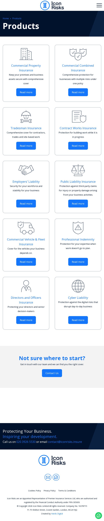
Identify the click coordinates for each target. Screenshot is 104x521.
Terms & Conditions (67, 490)
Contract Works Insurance (78, 128)
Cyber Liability (78, 298)
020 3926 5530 (26, 442)
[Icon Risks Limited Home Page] (52, 460)
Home (6, 18)
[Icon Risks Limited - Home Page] (52, 5)
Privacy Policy (50, 490)
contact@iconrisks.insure (65, 442)
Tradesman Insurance (26, 128)
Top (98, 503)
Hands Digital (57, 513)
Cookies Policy (34, 490)
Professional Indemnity (78, 239)
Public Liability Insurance (78, 181)
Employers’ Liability (26, 181)
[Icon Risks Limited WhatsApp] (56, 477)
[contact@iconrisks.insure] (48, 477)
